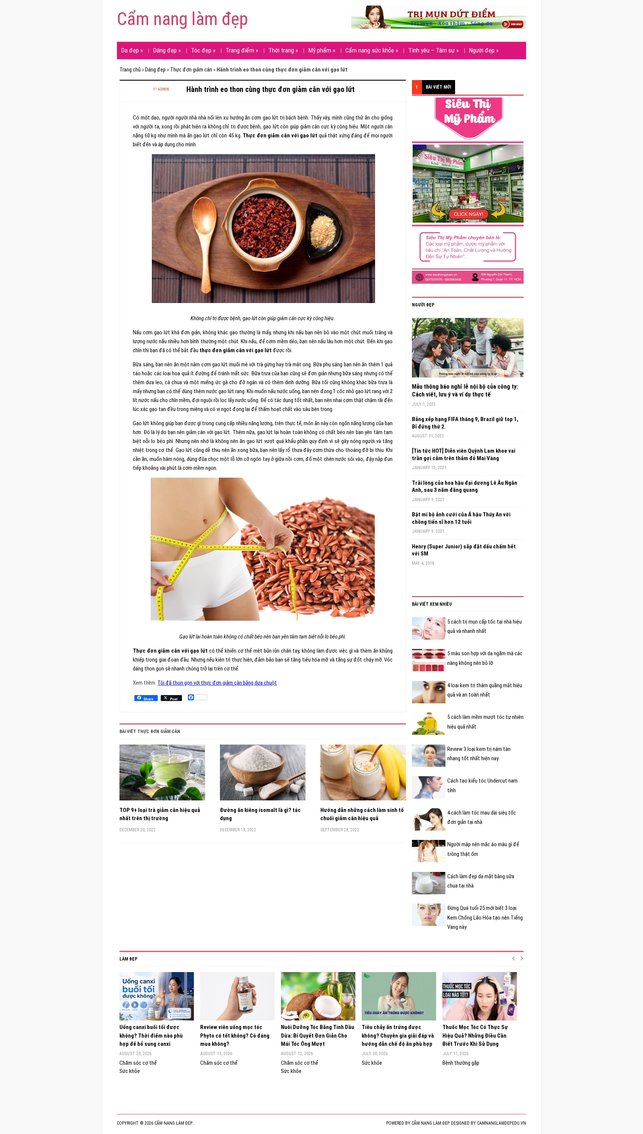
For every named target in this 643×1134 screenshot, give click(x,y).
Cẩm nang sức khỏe (371, 50)
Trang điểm (241, 50)
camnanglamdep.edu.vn (501, 1123)
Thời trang (283, 50)
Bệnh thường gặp (460, 1063)
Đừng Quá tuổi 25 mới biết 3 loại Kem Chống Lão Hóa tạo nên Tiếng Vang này (485, 917)
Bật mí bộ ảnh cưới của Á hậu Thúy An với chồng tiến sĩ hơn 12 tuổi (461, 518)
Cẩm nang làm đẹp (182, 18)
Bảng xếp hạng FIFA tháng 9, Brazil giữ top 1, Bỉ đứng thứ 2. (465, 423)
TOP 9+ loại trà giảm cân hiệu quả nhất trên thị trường (159, 814)
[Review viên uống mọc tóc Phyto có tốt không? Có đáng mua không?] (236, 996)
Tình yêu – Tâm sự (433, 50)
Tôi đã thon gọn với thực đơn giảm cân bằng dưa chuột (217, 682)
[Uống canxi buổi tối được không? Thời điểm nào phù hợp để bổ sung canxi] (156, 996)
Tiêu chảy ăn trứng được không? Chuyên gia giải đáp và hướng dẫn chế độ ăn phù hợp (398, 1035)
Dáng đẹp (167, 50)
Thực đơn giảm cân (191, 69)
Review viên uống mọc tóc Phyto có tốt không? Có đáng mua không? (234, 1035)
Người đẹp (484, 50)
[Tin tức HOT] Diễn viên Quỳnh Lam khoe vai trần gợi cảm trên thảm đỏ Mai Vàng (463, 454)
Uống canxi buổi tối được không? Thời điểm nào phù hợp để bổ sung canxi (151, 1035)
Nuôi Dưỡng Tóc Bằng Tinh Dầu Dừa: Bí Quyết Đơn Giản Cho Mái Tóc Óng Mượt (317, 1035)
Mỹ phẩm (321, 50)
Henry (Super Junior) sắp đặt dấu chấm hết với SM (464, 550)
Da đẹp (132, 50)
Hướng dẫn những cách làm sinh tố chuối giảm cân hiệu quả (362, 814)
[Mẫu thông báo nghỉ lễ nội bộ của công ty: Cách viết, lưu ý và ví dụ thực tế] (468, 350)
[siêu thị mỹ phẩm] (468, 190)
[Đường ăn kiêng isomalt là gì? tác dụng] (262, 775)
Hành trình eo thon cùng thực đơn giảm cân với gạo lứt (270, 89)
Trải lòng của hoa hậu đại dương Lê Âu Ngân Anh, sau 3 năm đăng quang (464, 487)
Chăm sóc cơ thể (138, 1063)
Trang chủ (130, 69)
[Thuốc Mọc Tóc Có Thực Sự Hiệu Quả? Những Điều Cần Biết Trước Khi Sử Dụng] (479, 996)
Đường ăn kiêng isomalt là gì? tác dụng (260, 814)
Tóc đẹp (203, 50)
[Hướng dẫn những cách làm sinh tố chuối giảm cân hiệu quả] (363, 775)
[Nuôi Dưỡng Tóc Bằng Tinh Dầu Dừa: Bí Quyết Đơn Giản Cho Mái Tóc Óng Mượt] (317, 996)
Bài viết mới (438, 87)
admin (163, 89)
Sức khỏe (129, 1071)
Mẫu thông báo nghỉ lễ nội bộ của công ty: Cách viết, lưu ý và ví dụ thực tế (465, 390)
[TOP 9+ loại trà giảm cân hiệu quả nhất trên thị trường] (162, 775)
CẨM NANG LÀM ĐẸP (430, 1123)
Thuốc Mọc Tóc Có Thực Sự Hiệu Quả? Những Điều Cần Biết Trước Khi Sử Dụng (475, 1035)
